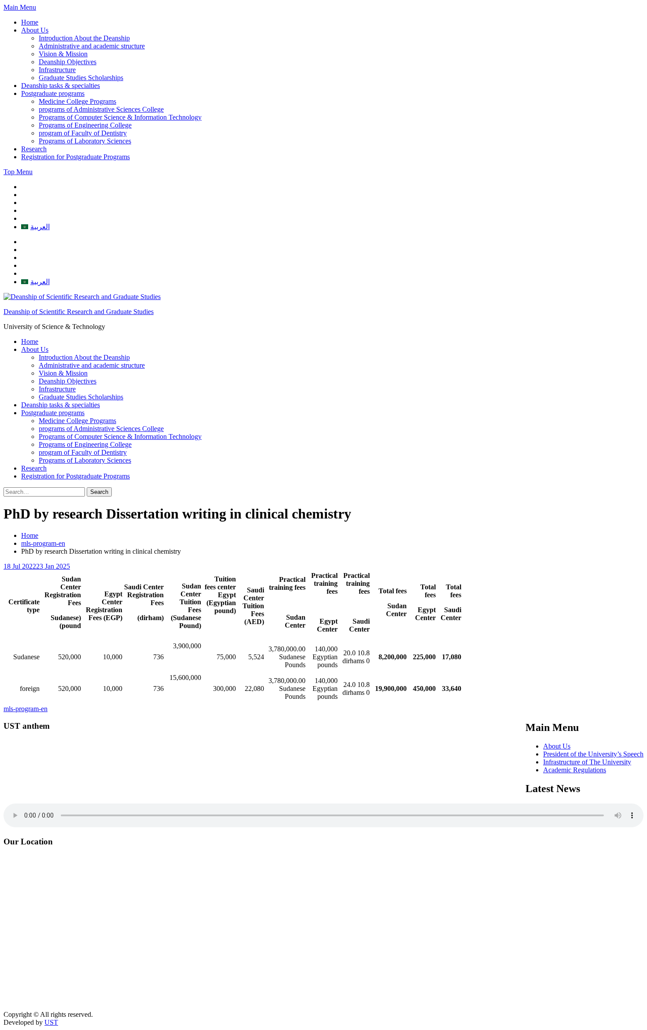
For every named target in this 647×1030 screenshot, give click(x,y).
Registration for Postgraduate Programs (75, 157)
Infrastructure (57, 69)
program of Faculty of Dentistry (83, 133)
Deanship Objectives (67, 62)
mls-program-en (26, 708)
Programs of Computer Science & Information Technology (120, 117)
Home (29, 22)
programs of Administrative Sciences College (101, 109)
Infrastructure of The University (587, 762)
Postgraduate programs (53, 93)
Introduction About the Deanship (84, 38)
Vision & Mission (63, 54)
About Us (34, 30)
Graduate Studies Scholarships (81, 77)
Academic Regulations (574, 770)
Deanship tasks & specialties (60, 85)
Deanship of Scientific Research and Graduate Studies (79, 311)
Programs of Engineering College (85, 125)
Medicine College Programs (77, 101)
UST (51, 1022)
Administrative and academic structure (92, 46)
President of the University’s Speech (593, 754)
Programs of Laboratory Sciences (85, 141)
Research (34, 149)
